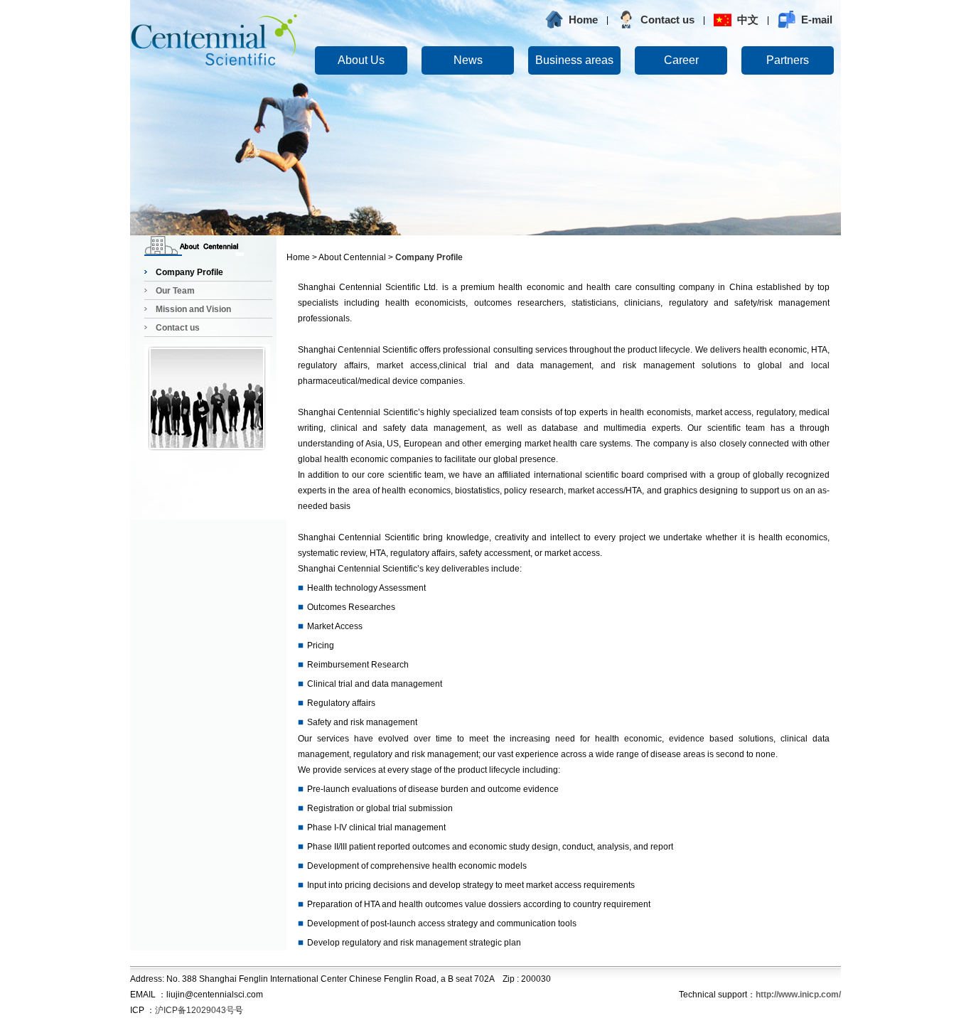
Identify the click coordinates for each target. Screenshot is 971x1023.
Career (681, 60)
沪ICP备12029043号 (195, 1010)
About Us (361, 60)
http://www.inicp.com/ (798, 995)
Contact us (178, 328)
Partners (787, 60)
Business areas (574, 60)
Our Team (175, 291)
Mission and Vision (193, 309)
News (468, 60)
